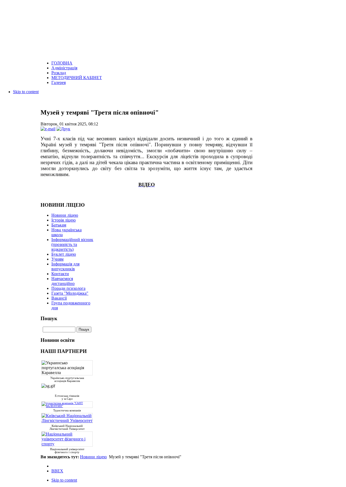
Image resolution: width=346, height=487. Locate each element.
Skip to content (26, 91)
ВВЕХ (57, 471)
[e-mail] (48, 128)
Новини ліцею (93, 456)
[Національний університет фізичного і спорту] (67, 443)
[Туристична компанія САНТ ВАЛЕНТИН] (67, 405)
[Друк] (63, 128)
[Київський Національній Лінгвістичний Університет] (67, 420)
